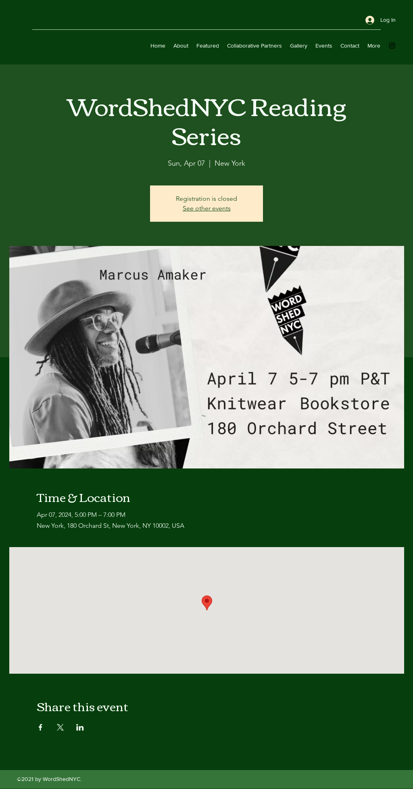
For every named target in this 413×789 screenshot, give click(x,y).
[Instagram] (392, 46)
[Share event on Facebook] (40, 727)
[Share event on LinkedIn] (80, 727)
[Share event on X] (60, 727)
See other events (207, 208)
